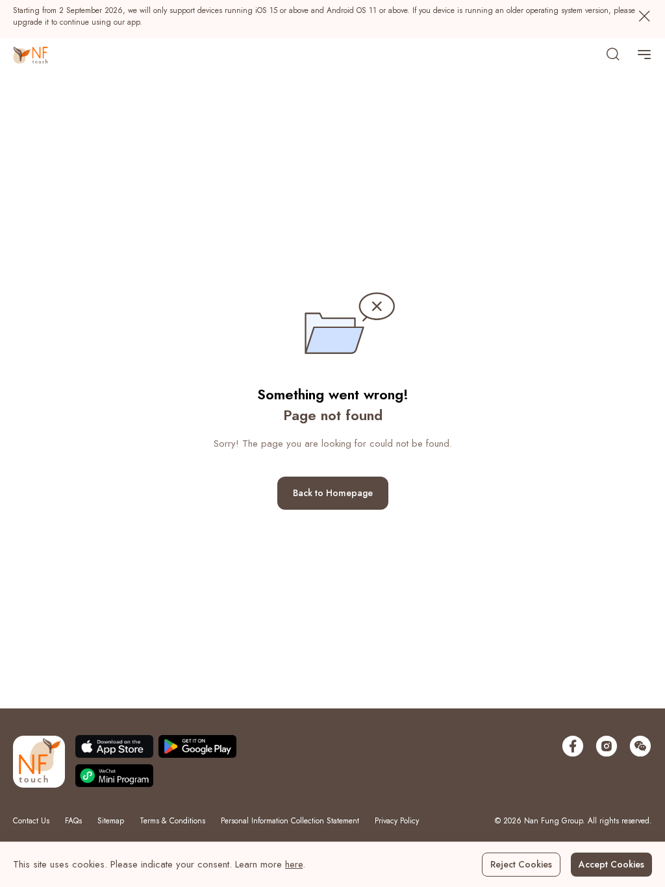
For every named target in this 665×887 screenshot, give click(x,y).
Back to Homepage (333, 492)
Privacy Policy (397, 821)
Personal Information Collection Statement (290, 821)
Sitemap (110, 821)
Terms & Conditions (172, 821)
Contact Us (31, 821)
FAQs (73, 821)
